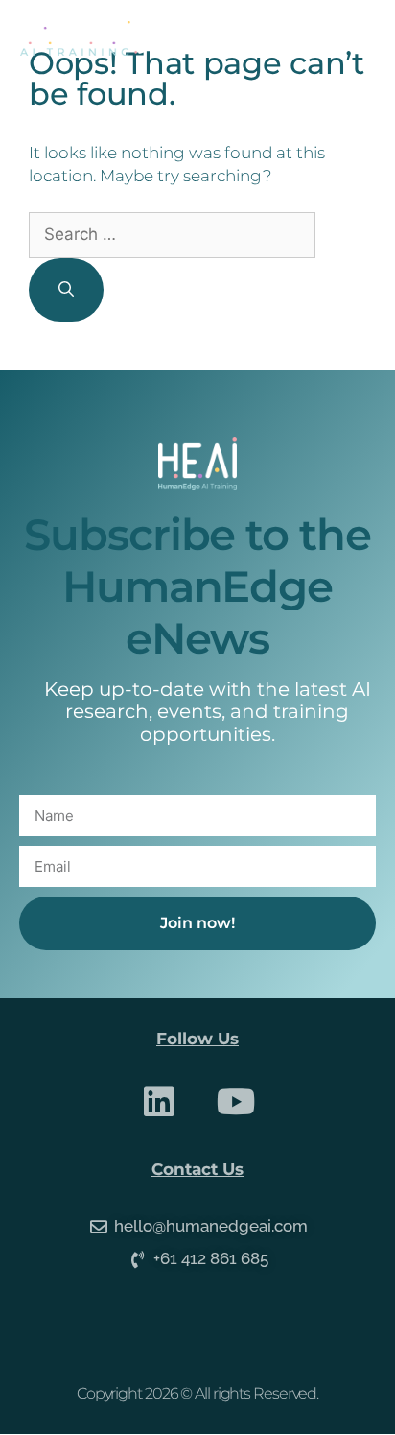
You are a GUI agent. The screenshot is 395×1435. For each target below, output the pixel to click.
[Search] (66, 290)
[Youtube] (237, 1102)
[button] (359, 39)
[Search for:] (172, 234)
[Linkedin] (159, 1102)
